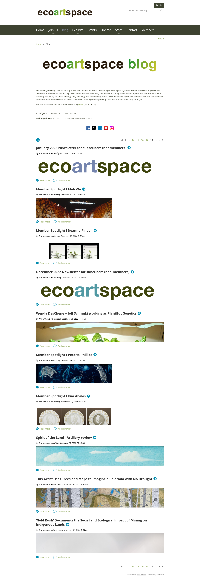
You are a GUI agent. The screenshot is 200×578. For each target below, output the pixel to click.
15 (137, 140)
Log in (159, 5)
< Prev (125, 140)
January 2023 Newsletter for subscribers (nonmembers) (81, 148)
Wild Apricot (141, 575)
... (129, 140)
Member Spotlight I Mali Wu (58, 189)
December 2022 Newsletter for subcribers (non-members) (82, 272)
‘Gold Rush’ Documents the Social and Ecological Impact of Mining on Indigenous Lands (91, 522)
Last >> (162, 140)
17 (147, 140)
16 (142, 140)
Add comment (64, 180)
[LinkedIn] (100, 128)
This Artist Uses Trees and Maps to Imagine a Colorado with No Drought (94, 479)
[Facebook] (88, 128)
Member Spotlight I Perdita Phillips (64, 355)
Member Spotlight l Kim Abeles (61, 396)
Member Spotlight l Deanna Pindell (64, 230)
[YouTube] (106, 128)
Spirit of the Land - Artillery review (64, 437)
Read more (45, 180)
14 (133, 140)
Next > (159, 140)
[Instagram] (112, 128)
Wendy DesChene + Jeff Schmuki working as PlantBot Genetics (86, 313)
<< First (122, 140)
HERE (80, 104)
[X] (94, 128)
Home (39, 44)
